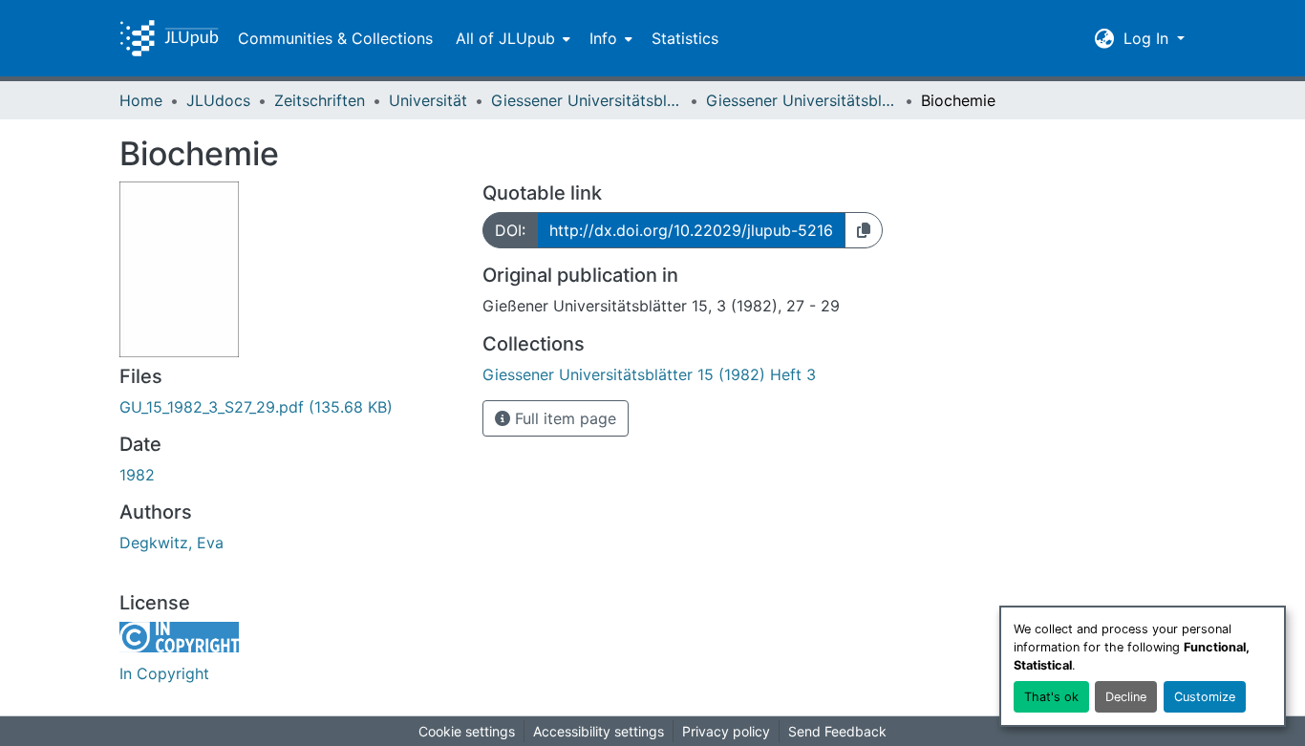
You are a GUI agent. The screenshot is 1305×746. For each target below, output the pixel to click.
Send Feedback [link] (837, 731)
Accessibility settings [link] (598, 731)
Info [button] (603, 38)
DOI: (510, 230)
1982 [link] (137, 474)
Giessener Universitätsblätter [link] (586, 100)
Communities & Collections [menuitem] (335, 38)
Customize (1204, 697)
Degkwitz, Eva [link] (171, 542)
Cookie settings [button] (466, 731)
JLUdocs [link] (218, 100)
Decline (1125, 697)
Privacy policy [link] (726, 731)
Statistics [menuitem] (685, 38)
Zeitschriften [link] (319, 100)
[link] (289, 406)
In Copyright (164, 673)
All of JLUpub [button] (505, 38)
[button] (169, 38)
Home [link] (140, 100)
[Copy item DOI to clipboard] (864, 230)
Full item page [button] (563, 418)
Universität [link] (428, 100)
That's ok (1051, 697)
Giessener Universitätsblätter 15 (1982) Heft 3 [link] (801, 100)
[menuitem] (511, 38)
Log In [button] (1148, 38)
